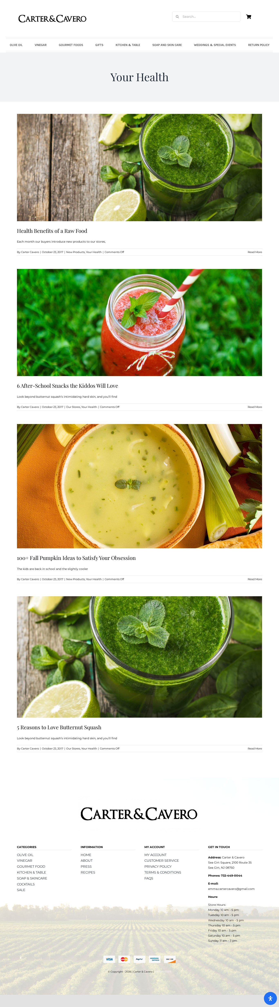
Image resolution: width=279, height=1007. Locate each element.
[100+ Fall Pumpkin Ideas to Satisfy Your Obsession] (139, 486)
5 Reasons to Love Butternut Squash (59, 727)
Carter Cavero (30, 252)
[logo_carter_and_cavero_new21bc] (52, 9)
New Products (75, 252)
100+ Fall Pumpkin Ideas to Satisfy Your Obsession (76, 557)
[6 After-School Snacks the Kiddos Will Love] (139, 322)
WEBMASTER (163, 971)
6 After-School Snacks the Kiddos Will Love (67, 385)
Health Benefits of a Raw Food (52, 230)
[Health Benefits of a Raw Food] (139, 167)
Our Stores (73, 407)
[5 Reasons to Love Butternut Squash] (139, 657)
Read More (255, 252)
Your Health (94, 252)
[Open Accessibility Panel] (270, 998)
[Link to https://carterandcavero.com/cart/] (248, 16)
